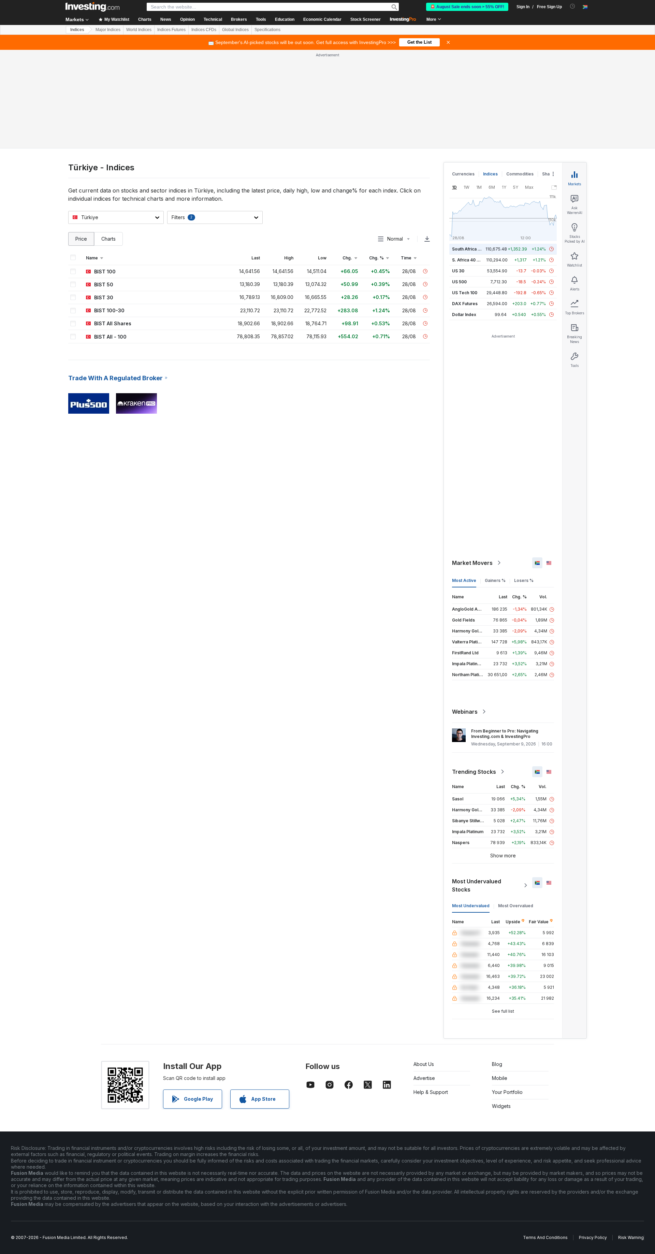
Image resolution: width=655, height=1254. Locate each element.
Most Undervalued (471, 905)
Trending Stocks (474, 771)
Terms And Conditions (545, 1237)
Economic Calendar (322, 19)
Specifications (267, 29)
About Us (423, 1064)
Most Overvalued (515, 905)
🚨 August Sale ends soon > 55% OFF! (467, 6)
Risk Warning (631, 1237)
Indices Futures (171, 29)
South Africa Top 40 (472, 249)
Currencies (463, 173)
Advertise (424, 1078)
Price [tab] (81, 239)
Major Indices (108, 29)
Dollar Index (464, 314)
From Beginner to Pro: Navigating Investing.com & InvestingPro (504, 733)
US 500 (459, 281)
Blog (497, 1064)
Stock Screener (365, 19)
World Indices (138, 29)
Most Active (464, 580)
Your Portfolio (507, 1092)
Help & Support (430, 1092)
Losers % (524, 580)
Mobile (499, 1078)
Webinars (465, 711)
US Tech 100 (464, 292)
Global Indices (235, 29)
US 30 (458, 270)
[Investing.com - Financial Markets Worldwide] (92, 7)
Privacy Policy (593, 1237)
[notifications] (573, 6)
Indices (77, 29)
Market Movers (472, 562)
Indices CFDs (203, 29)
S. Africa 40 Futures (472, 259)
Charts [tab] (108, 239)
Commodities (520, 173)
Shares (549, 173)
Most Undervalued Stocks (476, 885)
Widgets (501, 1106)
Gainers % (495, 580)
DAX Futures (465, 303)
